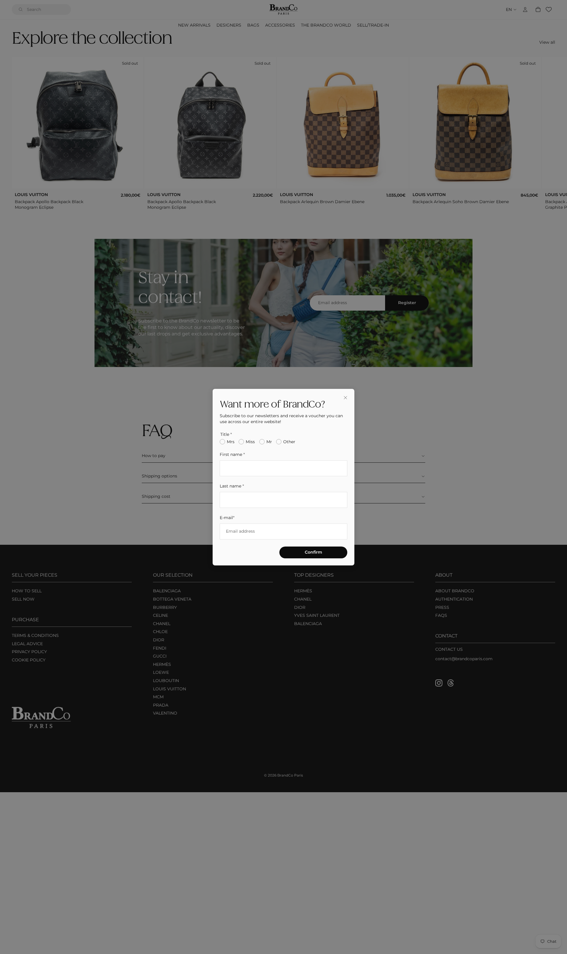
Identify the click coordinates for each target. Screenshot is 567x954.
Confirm (313, 552)
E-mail (227, 517)
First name (232, 454)
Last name (232, 485)
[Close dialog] (345, 397)
